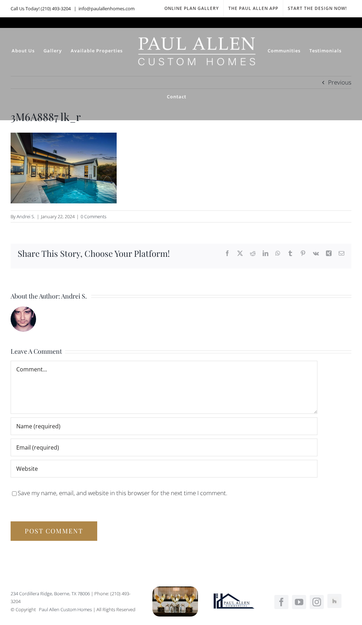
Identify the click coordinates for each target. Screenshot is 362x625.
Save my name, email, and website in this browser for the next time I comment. (122, 493)
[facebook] (281, 602)
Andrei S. (26, 216)
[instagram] (317, 602)
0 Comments (93, 216)
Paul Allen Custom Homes (66, 609)
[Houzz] (334, 601)
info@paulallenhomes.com (106, 8)
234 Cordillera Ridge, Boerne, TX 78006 (50, 593)
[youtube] (299, 602)
